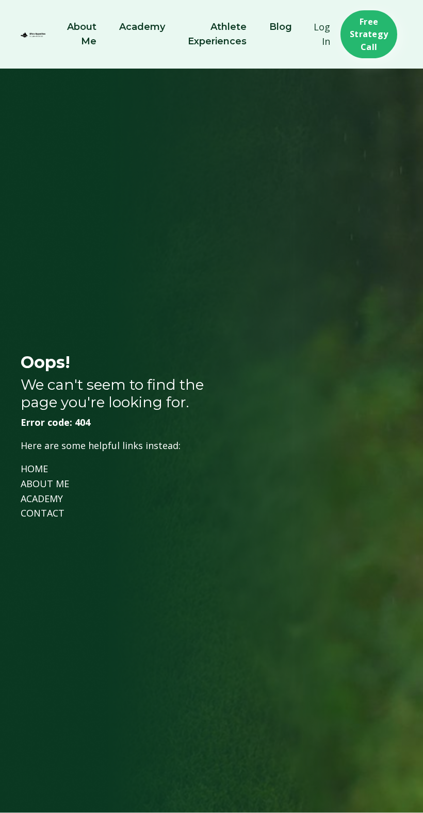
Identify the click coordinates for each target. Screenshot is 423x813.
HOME (34, 468)
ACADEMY (42, 498)
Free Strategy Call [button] (369, 34)
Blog (280, 26)
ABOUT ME (45, 483)
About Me (81, 34)
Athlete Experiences (217, 34)
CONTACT (42, 513)
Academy (142, 26)
